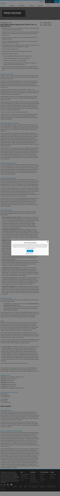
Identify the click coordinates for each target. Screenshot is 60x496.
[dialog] (30, 248)
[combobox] (47, 241)
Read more (33, 248)
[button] (30, 253)
